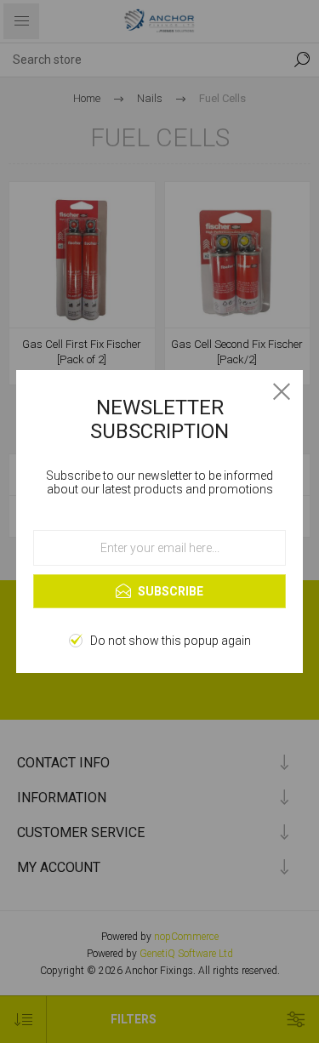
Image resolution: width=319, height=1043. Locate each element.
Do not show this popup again (170, 640)
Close (282, 391)
